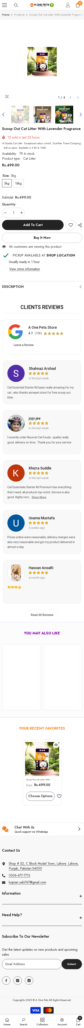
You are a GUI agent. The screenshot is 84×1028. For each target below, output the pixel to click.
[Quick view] (56, 745)
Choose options (40, 796)
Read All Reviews (42, 615)
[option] (42, 61)
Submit (71, 964)
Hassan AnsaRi (41, 568)
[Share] (79, 225)
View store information (24, 269)
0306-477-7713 (19, 875)
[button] (70, 97)
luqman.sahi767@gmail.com (27, 882)
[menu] (4, 5)
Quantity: (9, 204)
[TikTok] (29, 980)
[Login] (68, 5)
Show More (39, 497)
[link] (71, 225)
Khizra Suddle (40, 468)
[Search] (16, 5)
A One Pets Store (42, 327)
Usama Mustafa (42, 518)
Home (5, 15)
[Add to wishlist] (59, 796)
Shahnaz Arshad (42, 368)
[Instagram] (17, 980)
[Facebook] (6, 980)
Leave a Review (24, 345)
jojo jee (35, 418)
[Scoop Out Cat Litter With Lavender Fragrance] (42, 759)
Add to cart (33, 225)
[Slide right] (79, 829)
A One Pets (41, 1000)
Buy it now (42, 237)
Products (19, 15)
